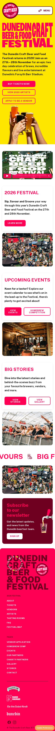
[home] (10, 11)
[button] (44, 10)
